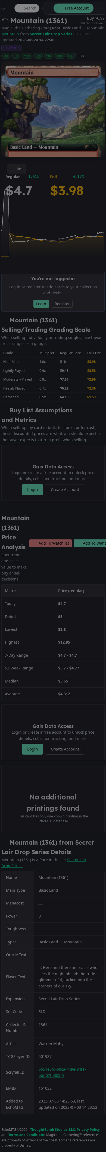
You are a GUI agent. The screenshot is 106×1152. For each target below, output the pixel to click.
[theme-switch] (47, 8)
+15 (81, 56)
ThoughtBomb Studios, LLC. (53, 1129)
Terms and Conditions (26, 1134)
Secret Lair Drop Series (51, 33)
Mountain (10, 33)
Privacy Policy (88, 1129)
